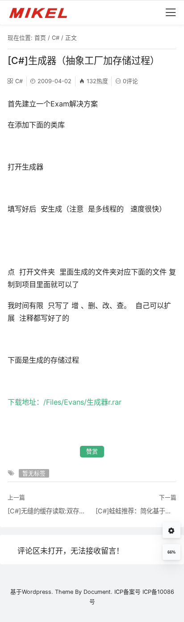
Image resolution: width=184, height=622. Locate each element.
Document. (98, 591)
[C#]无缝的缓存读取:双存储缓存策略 (48, 511)
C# (55, 37)
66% (171, 552)
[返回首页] (42, 12)
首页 (40, 37)
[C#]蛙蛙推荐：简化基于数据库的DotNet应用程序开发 (136, 511)
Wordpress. (37, 591)
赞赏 (92, 451)
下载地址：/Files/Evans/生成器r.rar (64, 402)
